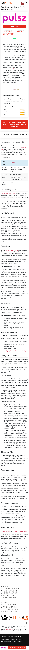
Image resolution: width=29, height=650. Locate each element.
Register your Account (18, 134)
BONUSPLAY (13, 163)
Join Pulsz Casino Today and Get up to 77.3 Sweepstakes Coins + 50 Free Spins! (14, 124)
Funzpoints (15, 531)
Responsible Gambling (9, 597)
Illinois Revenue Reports (10, 590)
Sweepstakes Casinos (9, 606)
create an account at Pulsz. (18, 68)
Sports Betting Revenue (6, 641)
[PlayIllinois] (14, 3)
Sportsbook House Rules (10, 594)
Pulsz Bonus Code (7, 134)
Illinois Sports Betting (10, 608)
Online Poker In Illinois (10, 611)
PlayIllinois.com (9, 629)
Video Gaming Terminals (10, 592)
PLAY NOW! (14, 26)
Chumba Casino (23, 531)
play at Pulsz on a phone (11, 250)
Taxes (20, 640)
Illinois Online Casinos (9, 604)
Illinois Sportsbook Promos (11, 609)
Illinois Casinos (14, 640)
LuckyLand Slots (7, 533)
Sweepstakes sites (5, 531)
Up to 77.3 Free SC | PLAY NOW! (17, 647)
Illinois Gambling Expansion (11, 589)
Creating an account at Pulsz (8, 193)
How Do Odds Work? (9, 595)
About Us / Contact (5, 640)
